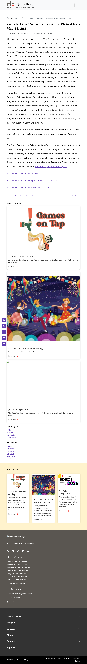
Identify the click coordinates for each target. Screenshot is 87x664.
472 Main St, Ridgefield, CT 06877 (21, 594)
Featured (10, 432)
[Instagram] (18, 551)
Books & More (14, 616)
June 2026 (10, 451)
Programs (12, 622)
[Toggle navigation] (77, 5)
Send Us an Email (15, 602)
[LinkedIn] (23, 551)
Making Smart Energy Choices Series (23, 196)
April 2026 (11, 456)
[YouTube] (28, 551)
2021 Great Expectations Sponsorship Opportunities (32, 180)
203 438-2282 (14, 598)
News (19, 18)
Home (10, 18)
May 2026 (10, 454)
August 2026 (12, 446)
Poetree (75, 196)
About (10, 635)
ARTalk (9, 430)
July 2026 (10, 449)
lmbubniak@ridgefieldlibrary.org (51, 166)
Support (11, 647)
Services (11, 628)
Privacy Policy (50, 659)
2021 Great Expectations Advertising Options (29, 187)
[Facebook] (8, 551)
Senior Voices (12, 437)
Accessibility (76, 659)
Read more (12, 267)
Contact (11, 641)
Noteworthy (11, 435)
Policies (77, 661)
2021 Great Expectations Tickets (22, 173)
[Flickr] (13, 551)
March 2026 (11, 459)
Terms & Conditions (63, 659)
